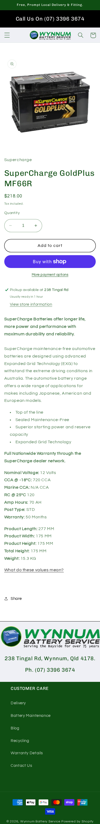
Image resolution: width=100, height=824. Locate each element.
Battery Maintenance (31, 716)
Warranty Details (27, 753)
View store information (31, 304)
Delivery (18, 703)
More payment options (50, 275)
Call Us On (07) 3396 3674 (50, 18)
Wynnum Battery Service (40, 821)
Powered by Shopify (77, 821)
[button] (7, 35)
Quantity (12, 213)
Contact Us (21, 766)
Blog (15, 728)
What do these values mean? (34, 570)
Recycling (20, 741)
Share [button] (16, 599)
